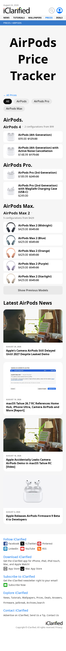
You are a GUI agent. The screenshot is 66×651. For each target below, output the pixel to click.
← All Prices (10, 95)
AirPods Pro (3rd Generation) (37, 172)
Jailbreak (20, 602)
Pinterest (47, 543)
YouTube (30, 548)
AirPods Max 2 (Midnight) (35, 225)
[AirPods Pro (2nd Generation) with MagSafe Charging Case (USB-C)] (10, 190)
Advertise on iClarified (15, 615)
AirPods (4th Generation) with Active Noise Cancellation (38, 149)
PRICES (49, 17)
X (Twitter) (31, 543)
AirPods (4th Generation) (35, 134)
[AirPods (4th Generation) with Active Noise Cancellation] (10, 151)
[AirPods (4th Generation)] (10, 136)
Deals (48, 597)
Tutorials (16, 597)
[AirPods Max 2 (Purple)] (10, 265)
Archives (31, 602)
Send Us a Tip (37, 615)
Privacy (58, 627)
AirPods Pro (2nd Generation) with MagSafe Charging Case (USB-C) (37, 189)
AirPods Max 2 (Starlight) (35, 276)
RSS (44, 548)
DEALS (59, 17)
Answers (57, 597)
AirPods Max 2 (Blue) (32, 238)
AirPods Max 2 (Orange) (34, 251)
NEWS (6, 17)
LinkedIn (13, 548)
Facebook (13, 543)
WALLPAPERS (35, 17)
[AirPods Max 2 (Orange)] (10, 252)
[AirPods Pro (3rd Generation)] (10, 174)
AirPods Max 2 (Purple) (33, 263)
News (6, 597)
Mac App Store (33, 568)
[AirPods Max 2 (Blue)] (10, 240)
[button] (33, 290)
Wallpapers (28, 597)
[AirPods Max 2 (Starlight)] (10, 278)
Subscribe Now (17, 584)
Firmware (8, 602)
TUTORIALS (19, 17)
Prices (39, 597)
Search (41, 602)
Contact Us (53, 615)
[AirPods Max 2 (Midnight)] (10, 227)
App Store (14, 568)
